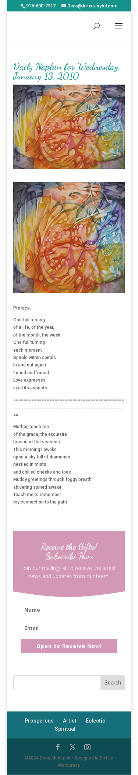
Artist (70, 721)
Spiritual (65, 729)
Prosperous (39, 721)
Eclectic (95, 721)
